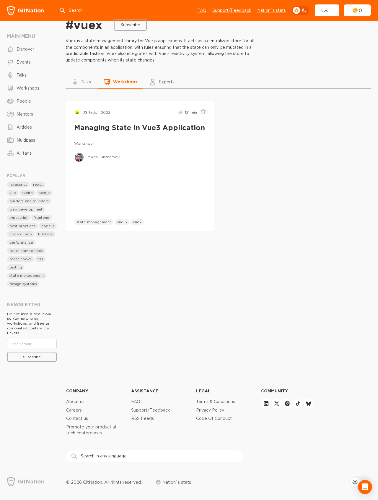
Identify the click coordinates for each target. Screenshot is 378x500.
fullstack (45, 234)
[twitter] (277, 404)
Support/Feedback (231, 10)
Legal (203, 391)
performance (21, 242)
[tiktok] (298, 404)
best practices (22, 226)
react (38, 184)
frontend (41, 217)
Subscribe (130, 24)
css (40, 259)
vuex (137, 222)
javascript (18, 184)
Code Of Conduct (214, 418)
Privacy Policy (210, 410)
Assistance (144, 391)
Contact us (77, 418)
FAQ (201, 10)
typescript (18, 217)
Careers (74, 410)
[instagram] (287, 404)
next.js (44, 193)
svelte (27, 193)
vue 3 (122, 222)
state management (93, 222)
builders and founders (29, 201)
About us (75, 401)
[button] (82, 81)
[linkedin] (266, 404)
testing (15, 267)
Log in (327, 10)
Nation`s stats (271, 10)
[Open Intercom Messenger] (365, 487)
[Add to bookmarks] (201, 112)
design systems (23, 284)
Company (77, 391)
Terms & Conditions (215, 401)
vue (12, 193)
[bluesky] (309, 404)
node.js (47, 226)
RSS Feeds (142, 418)
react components (26, 251)
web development (26, 209)
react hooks (20, 259)
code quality (20, 234)
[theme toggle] (300, 10)
